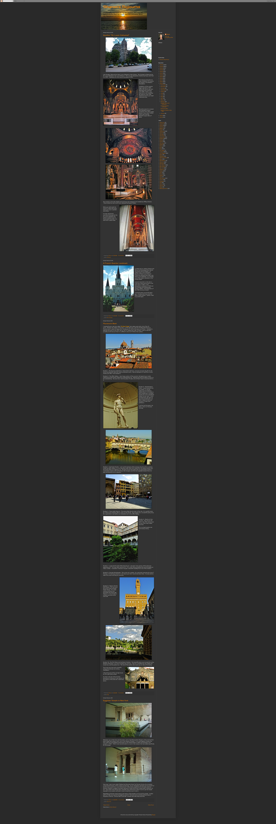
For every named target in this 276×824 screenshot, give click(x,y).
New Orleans (109, 317)
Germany (162, 143)
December (163, 84)
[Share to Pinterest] (131, 255)
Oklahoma (162, 169)
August (163, 91)
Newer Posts (106, 805)
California (162, 131)
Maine (161, 154)
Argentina (162, 123)
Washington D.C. (163, 188)
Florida (161, 140)
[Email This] (126, 255)
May (162, 96)
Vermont (162, 185)
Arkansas (162, 126)
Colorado (162, 135)
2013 (161, 117)
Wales (161, 187)
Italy (108, 694)
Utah (161, 182)
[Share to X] (129, 255)
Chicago (161, 134)
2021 (161, 73)
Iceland (161, 144)
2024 (161, 68)
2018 (161, 78)
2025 (161, 66)
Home (128, 805)
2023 (161, 69)
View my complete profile (169, 37)
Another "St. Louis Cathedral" (116, 35)
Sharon (168, 34)
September (163, 89)
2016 (161, 81)
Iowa (161, 147)
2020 (162, 74)
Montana (162, 163)
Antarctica (162, 122)
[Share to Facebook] (130, 255)
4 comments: (121, 255)
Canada (161, 132)
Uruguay (161, 181)
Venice (161, 184)
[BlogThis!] (127, 255)
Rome (161, 173)
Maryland (162, 156)
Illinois (161, 145)
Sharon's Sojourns (121, 6)
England (161, 138)
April (162, 98)
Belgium (161, 128)
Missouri (109, 257)
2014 (161, 115)
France (161, 141)
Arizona (161, 125)
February (163, 101)
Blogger (153, 814)
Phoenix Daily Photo (164, 59)
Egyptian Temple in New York (115, 700)
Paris (161, 172)
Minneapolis (162, 160)
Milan (161, 159)
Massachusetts (163, 157)
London (161, 151)
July (162, 93)
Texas (161, 176)
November (163, 86)
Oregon (161, 170)
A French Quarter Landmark (115, 263)
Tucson (161, 179)
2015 (161, 83)
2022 (161, 71)
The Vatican (162, 178)
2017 (161, 80)
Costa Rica (162, 137)
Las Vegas (162, 150)
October (163, 88)
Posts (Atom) (113, 807)
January (163, 113)
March (162, 99)
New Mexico (162, 165)
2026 (161, 64)
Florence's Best (110, 323)
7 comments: (121, 692)
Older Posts (151, 805)
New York (109, 801)
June (162, 94)
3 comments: (121, 799)
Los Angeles (162, 153)
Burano (161, 129)
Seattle (161, 175)
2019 (161, 76)
